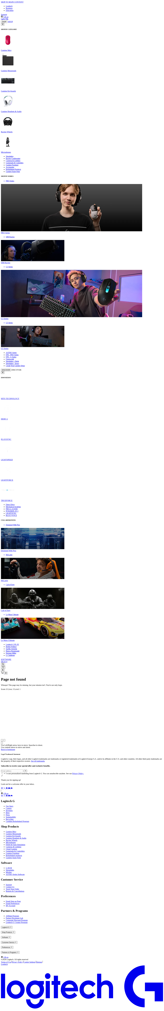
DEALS (4, 662)
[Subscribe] (25, 771)
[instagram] (2, 788)
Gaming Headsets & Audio (16, 838)
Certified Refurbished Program (17, 821)
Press (8, 815)
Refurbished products (14, 855)
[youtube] (9, 788)
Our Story (9, 806)
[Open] (6, 673)
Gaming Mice (11, 832)
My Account (10, 906)
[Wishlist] (3, 667)
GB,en (5, 17)
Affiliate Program (12, 916)
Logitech (9, 6)
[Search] (3, 664)
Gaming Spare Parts (13, 858)
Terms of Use (6, 962)
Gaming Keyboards (13, 836)
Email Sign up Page (13, 901)
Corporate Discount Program (17, 920)
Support (4, 15)
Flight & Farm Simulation (15, 845)
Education (9, 10)
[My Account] (3, 670)
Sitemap (39, 962)
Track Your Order (12, 889)
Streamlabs (10, 870)
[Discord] (11, 788)
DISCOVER (6, 370)
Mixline (9, 872)
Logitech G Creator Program (16, 922)
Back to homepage (8, 749)
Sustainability (11, 817)
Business (9, 8)
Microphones (11, 842)
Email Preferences (12, 903)
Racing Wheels (11, 840)
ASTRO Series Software (15, 874)
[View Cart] (2, 673)
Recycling (9, 819)
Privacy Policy (17, 962)
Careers (9, 808)
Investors (9, 810)
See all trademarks (38, 761)
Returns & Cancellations (15, 891)
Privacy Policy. (78, 773)
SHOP (4, 22)
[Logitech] (4, 19)
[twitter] (4, 788)
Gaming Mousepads (13, 834)
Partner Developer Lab (14, 918)
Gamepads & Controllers (15, 851)
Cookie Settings (29, 962)
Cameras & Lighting (13, 847)
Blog (7, 813)
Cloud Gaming (11, 849)
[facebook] (7, 788)
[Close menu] (2, 24)
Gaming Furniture (12, 853)
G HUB (9, 868)
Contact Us (10, 887)
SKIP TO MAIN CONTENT (12, 2)
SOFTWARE (6, 659)
